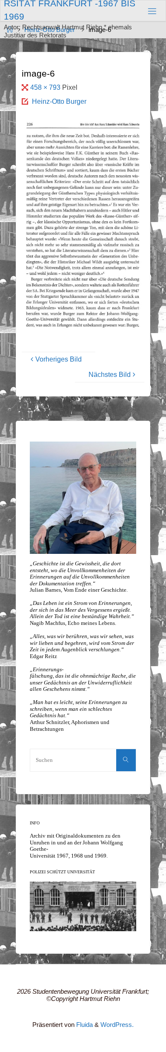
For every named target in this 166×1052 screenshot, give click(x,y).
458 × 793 (46, 87)
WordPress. (117, 1024)
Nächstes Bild (110, 374)
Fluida (83, 1024)
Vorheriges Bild (58, 359)
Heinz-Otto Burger (59, 101)
